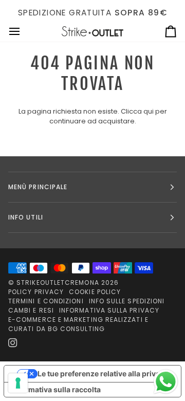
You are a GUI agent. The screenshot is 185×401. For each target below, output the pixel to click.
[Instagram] (12, 343)
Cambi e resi (31, 310)
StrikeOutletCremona (57, 282)
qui (148, 111)
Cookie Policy (95, 291)
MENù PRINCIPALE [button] (37, 187)
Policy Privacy (36, 291)
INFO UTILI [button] (25, 217)
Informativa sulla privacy (109, 310)
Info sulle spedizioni (127, 301)
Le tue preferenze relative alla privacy (103, 373)
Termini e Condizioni (46, 301)
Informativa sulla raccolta (56, 389)
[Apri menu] (23, 31)
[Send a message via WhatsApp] (166, 382)
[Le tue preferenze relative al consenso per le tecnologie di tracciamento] (18, 383)
